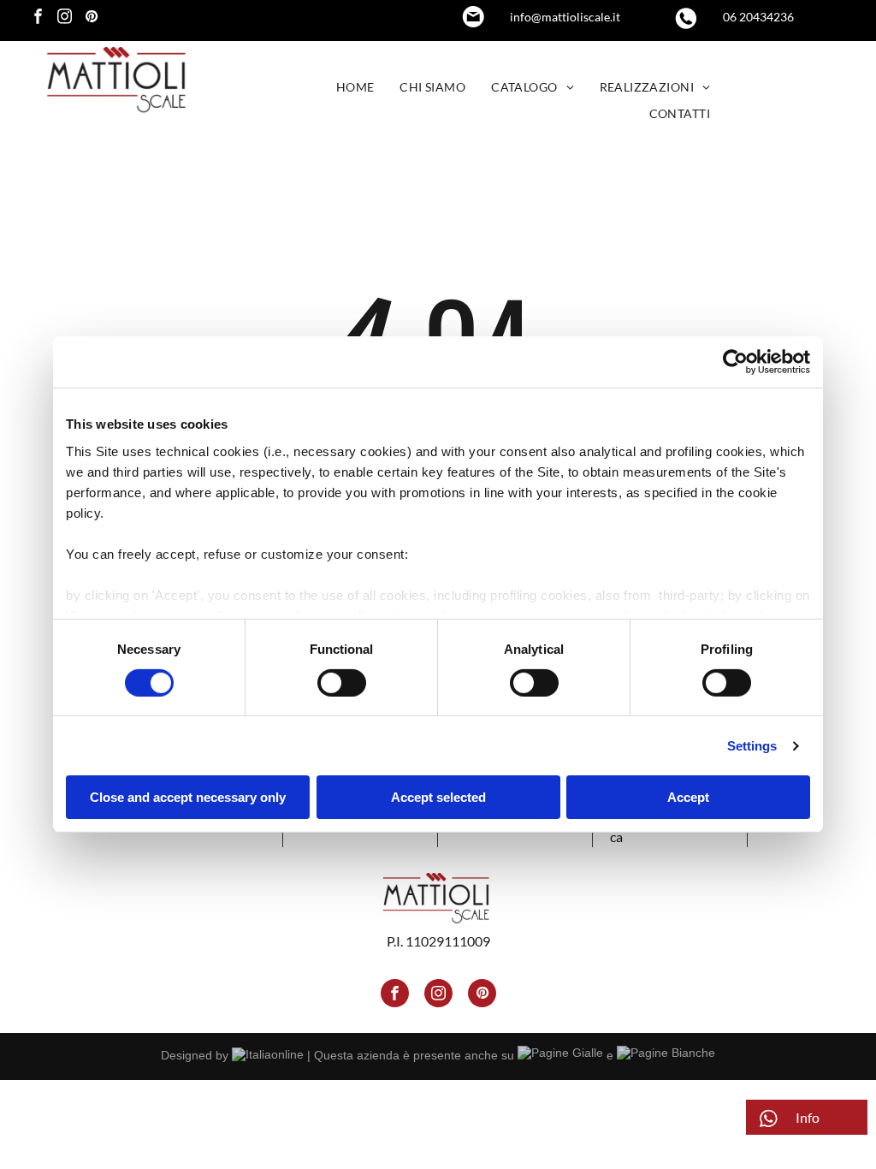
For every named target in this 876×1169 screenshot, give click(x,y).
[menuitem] (355, 87)
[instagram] (64, 19)
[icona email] (473, 22)
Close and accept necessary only (188, 797)
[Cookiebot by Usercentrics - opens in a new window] (735, 362)
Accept (688, 797)
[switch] (341, 683)
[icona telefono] (686, 25)
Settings (752, 746)
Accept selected (438, 797)
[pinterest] (91, 19)
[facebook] (38, 19)
